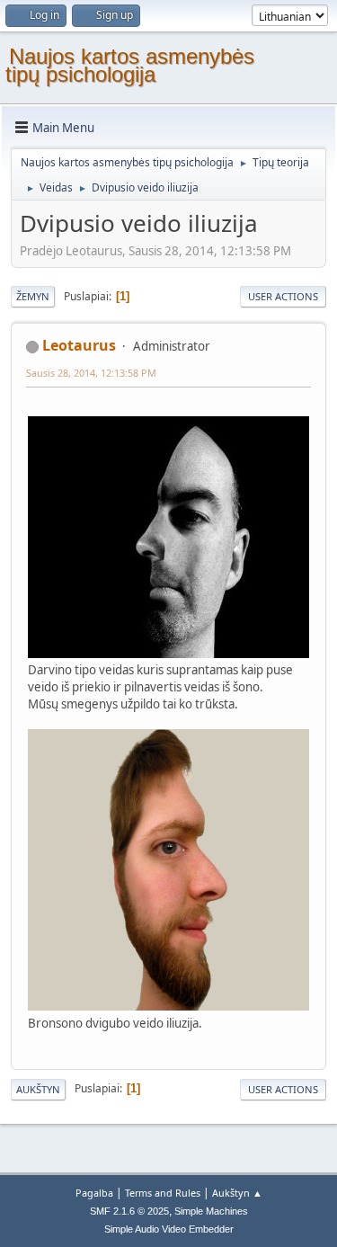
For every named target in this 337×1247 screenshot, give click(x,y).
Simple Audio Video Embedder (169, 1229)
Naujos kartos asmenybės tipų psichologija (129, 65)
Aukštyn (38, 1089)
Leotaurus (79, 345)
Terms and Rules (162, 1192)
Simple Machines (211, 1211)
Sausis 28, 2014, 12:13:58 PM (91, 372)
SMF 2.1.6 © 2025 (129, 1211)
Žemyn (32, 296)
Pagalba (94, 1192)
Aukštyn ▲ (237, 1192)
